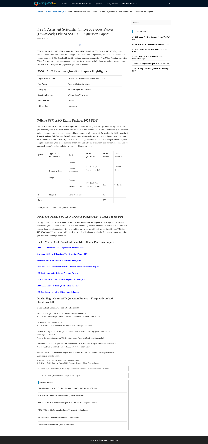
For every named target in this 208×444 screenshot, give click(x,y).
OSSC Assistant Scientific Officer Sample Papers (58, 291)
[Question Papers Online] (46, 3)
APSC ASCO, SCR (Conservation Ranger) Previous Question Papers (63, 410)
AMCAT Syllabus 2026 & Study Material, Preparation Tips (147, 57)
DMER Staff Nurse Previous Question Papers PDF (56, 424)
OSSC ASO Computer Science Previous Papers (57, 272)
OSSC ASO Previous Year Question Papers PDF (58, 285)
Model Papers (62, 360)
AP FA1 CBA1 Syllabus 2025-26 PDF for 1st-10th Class (150, 50)
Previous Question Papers (81, 3)
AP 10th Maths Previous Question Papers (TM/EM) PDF (58, 417)
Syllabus (98, 3)
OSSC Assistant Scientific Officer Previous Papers (81, 363)
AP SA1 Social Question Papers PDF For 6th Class (150, 63)
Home (64, 3)
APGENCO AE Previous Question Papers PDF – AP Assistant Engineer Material (67, 402)
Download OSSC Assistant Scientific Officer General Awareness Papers (68, 266)
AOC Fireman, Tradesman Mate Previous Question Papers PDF (61, 395)
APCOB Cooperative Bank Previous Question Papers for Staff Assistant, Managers (68, 388)
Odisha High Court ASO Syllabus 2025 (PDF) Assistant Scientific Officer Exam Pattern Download (75, 368)
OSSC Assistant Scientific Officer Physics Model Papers (61, 279)
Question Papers (128, 3)
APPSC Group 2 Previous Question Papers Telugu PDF (150, 69)
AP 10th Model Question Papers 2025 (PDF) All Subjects (60, 375)
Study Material (112, 3)
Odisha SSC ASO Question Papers (51, 363)
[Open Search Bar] (170, 3)
